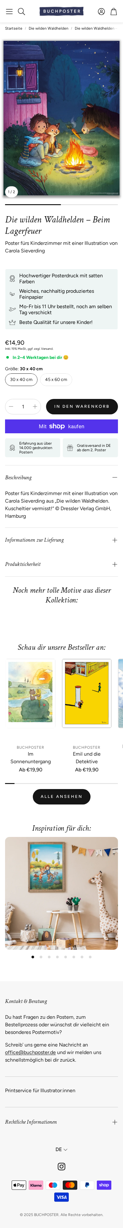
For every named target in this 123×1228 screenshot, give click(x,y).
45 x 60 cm (56, 379)
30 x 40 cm (21, 379)
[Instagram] (61, 1166)
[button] (9, 11)
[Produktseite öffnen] (30, 699)
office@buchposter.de (30, 1052)
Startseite (13, 28)
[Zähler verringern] (11, 406)
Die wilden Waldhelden (48, 28)
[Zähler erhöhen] (35, 406)
